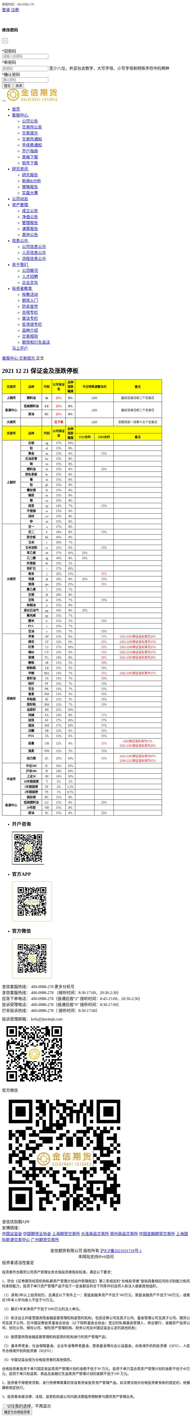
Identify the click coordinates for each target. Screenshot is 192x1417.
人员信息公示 (34, 253)
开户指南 (30, 151)
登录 (6, 10)
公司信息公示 (34, 247)
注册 (15, 10)
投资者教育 (22, 288)
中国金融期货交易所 (157, 1234)
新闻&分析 (31, 181)
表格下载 (30, 157)
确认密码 (11, 74)
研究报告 (30, 175)
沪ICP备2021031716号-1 (121, 1251)
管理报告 (30, 223)
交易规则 (30, 336)
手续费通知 (32, 145)
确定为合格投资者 (17, 1412)
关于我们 (20, 265)
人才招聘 (30, 276)
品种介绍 (30, 330)
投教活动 (30, 294)
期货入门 (30, 300)
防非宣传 (30, 306)
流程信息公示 (34, 259)
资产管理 (20, 205)
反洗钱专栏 (32, 324)
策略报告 (30, 187)
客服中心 (20, 115)
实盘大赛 (30, 193)
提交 (7, 86)
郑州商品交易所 (124, 1234)
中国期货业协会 (37, 1234)
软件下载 (30, 163)
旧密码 (9, 51)
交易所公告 (32, 127)
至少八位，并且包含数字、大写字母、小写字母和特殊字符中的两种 (109, 68)
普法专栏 (30, 318)
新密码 (9, 62)
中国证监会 (12, 1234)
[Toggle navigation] (4, 101)
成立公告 (30, 211)
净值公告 (30, 217)
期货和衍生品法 (36, 342)
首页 (16, 109)
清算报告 (30, 229)
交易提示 (30, 133)
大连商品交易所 (95, 1234)
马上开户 (20, 348)
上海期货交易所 (66, 1234)
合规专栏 (30, 312)
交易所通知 (32, 139)
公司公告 (30, 121)
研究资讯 (20, 169)
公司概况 (30, 271)
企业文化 (30, 282)
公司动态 (20, 199)
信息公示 (20, 241)
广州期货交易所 (45, 1240)
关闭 (19, 86)
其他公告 (30, 235)
